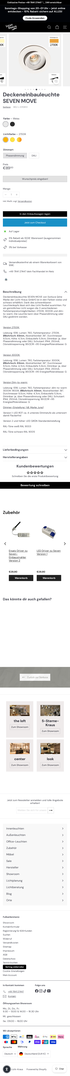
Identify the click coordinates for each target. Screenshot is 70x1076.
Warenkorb (21, 578)
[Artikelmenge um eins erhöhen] (17, 194)
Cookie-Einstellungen (13, 971)
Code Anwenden (35, 18)
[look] (50, 748)
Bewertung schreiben (35, 485)
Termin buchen (10, 962)
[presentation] (5, 544)
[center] (20, 748)
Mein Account (10, 975)
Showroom (8, 922)
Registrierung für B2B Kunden (17, 930)
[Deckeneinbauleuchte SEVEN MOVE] (24, 631)
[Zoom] (56, 81)
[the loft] (20, 710)
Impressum (8, 950)
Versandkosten (25, 201)
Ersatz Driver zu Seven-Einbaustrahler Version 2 (18, 555)
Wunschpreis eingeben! (35, 179)
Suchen (6, 934)
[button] (7, 1069)
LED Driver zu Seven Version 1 (49, 552)
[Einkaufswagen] (57, 27)
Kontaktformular (11, 926)
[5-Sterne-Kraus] (50, 710)
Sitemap (7, 946)
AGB (5, 954)
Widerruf (7, 938)
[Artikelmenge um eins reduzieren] (5, 194)
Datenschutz (9, 958)
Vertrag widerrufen (14, 967)
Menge (6, 188)
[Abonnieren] (51, 810)
